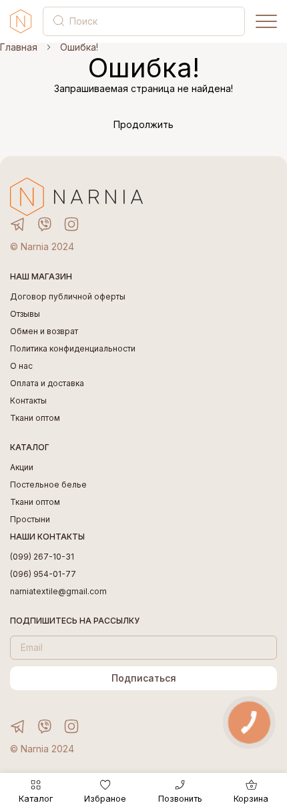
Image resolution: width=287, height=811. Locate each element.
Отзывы (25, 314)
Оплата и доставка (47, 383)
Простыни (30, 520)
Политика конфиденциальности (72, 349)
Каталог (36, 799)
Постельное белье (48, 485)
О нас (21, 366)
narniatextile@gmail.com (58, 592)
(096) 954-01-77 (43, 574)
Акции (21, 468)
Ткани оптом (35, 418)
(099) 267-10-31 (42, 557)
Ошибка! (79, 47)
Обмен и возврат (44, 331)
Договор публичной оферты (67, 297)
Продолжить (143, 124)
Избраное (105, 799)
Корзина (251, 799)
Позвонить (180, 799)
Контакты (28, 401)
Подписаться (143, 678)
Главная (18, 47)
